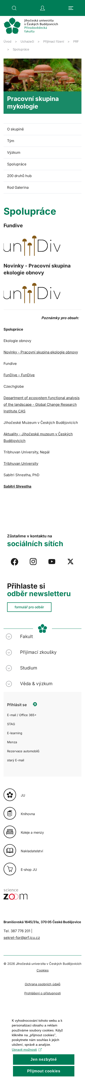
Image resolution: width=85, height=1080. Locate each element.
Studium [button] (28, 668)
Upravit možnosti (24, 1049)
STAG (11, 724)
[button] (14, 8)
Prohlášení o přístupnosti (42, 993)
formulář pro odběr (29, 607)
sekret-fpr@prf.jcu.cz (22, 937)
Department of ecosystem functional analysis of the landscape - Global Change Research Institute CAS (42, 404)
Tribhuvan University (21, 463)
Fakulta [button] (27, 636)
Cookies (43, 970)
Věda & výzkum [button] (36, 683)
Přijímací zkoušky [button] (38, 652)
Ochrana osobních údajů (42, 984)
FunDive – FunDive (19, 375)
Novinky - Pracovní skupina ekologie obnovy (41, 352)
